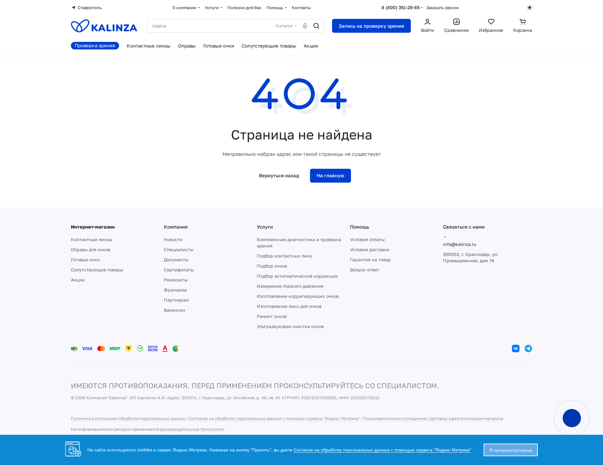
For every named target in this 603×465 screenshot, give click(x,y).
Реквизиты (175, 279)
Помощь (359, 227)
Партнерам (176, 300)
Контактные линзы (91, 239)
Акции (78, 279)
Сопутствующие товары (97, 269)
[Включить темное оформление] (529, 7)
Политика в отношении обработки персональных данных (128, 418)
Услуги (265, 227)
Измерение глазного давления (290, 286)
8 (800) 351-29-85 (401, 7)
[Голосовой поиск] (305, 26)
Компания (176, 227)
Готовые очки (85, 259)
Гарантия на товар (370, 259)
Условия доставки (369, 249)
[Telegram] (528, 348)
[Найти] (316, 26)
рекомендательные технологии (192, 429)
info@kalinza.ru (459, 244)
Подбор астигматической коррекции (297, 276)
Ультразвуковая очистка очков (290, 326)
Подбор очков (272, 266)
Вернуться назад (279, 175)
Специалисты (178, 249)
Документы (176, 259)
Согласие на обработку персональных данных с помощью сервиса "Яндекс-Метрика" (274, 418)
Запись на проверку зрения (371, 26)
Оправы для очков (90, 249)
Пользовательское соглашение (395, 418)
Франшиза (175, 289)
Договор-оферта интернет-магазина (466, 418)
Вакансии (174, 310)
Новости (173, 239)
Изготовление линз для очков (289, 306)
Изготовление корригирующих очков (298, 296)
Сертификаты (179, 269)
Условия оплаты (367, 239)
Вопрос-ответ (364, 269)
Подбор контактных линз (284, 255)
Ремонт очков (272, 316)
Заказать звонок (442, 7)
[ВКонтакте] (516, 348)
